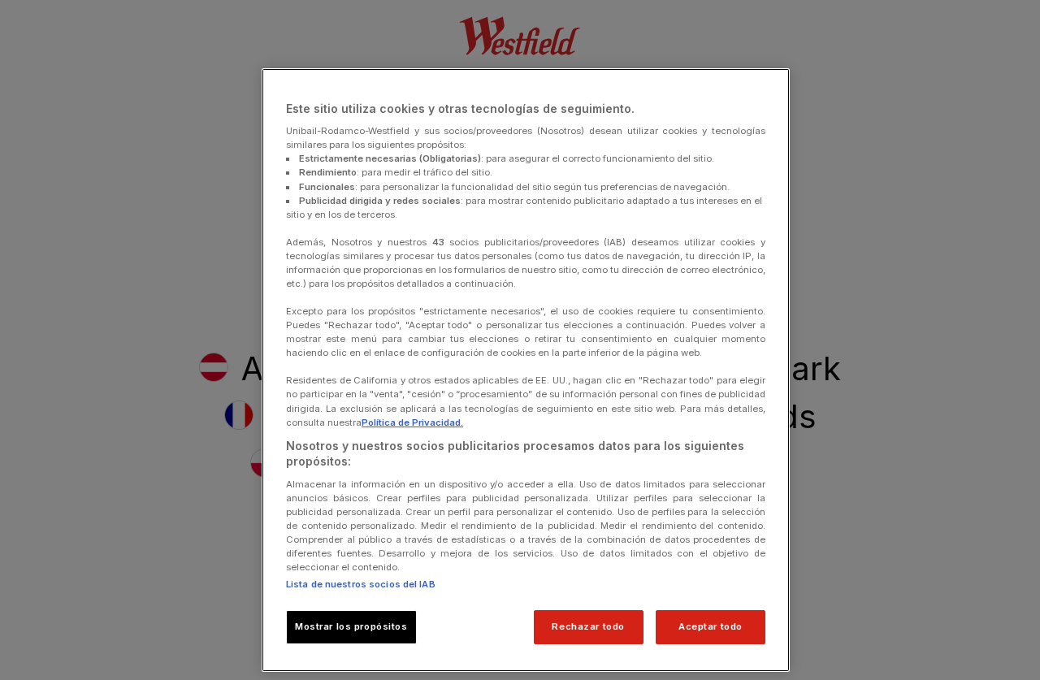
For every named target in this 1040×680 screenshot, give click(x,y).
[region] (526, 370)
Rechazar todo (588, 626)
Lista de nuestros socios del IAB (361, 584)
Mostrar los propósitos (351, 626)
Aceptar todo (710, 626)
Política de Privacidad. (412, 422)
